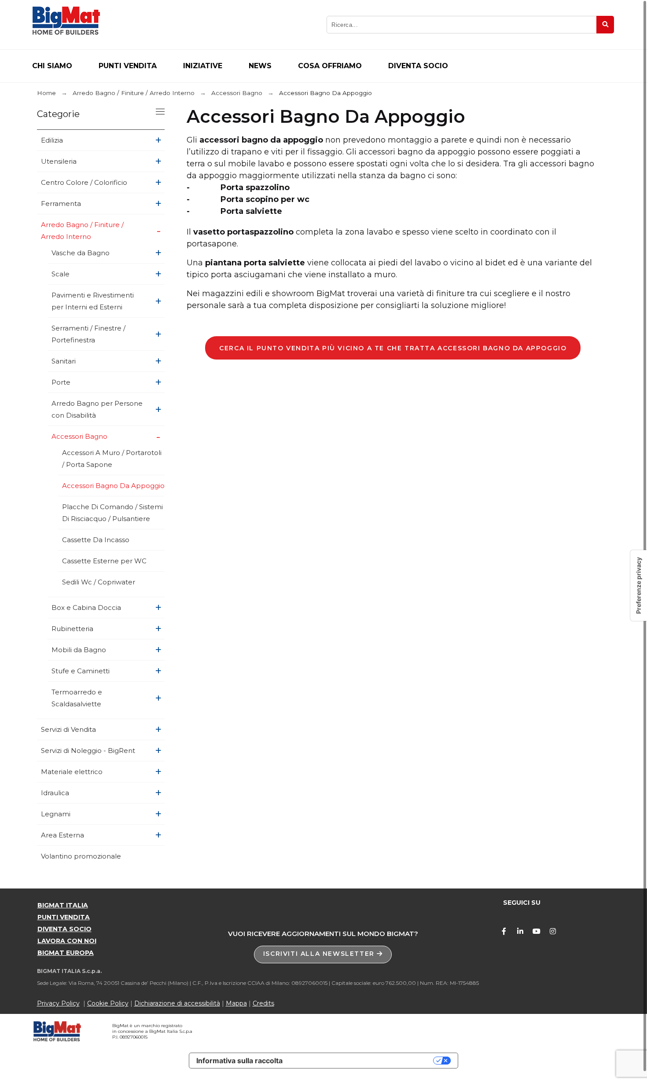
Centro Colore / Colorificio (84, 182)
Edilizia (52, 140)
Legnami (55, 814)
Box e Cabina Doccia (86, 607)
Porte (60, 382)
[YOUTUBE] (536, 931)
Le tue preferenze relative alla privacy (362, 1060)
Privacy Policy (58, 1003)
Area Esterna (62, 835)
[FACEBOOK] (504, 931)
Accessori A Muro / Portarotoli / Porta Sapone (112, 458)
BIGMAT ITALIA (62, 905)
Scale (60, 274)
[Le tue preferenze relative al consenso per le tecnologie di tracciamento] (638, 585)
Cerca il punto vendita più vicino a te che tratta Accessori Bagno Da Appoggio (392, 348)
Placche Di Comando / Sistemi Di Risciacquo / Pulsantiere (112, 513)
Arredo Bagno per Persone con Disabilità (97, 409)
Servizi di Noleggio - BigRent (88, 750)
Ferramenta (61, 203)
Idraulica (55, 793)
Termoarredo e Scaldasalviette (76, 698)
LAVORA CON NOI (66, 941)
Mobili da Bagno (78, 650)
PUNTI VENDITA (63, 917)
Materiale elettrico (72, 771)
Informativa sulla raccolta (239, 1060)
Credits (263, 1003)
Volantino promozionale (81, 856)
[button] (323, 954)
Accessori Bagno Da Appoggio (113, 485)
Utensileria (59, 161)
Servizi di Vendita (68, 729)
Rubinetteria (72, 628)
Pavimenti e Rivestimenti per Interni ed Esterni (92, 301)
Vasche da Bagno (80, 253)
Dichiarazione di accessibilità (177, 1003)
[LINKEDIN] (520, 931)
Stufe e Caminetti (80, 671)
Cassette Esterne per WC (104, 561)
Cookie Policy (108, 1003)
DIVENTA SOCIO (64, 929)
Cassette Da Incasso (95, 540)
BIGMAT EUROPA (65, 953)
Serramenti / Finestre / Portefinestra (88, 334)
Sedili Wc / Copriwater (98, 582)
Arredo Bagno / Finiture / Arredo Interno (82, 230)
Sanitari (63, 361)
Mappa (236, 1003)
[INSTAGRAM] (553, 931)
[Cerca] (605, 24)
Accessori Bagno (79, 436)
